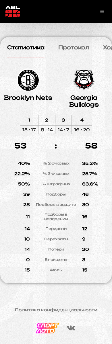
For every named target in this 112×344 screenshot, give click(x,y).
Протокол (73, 47)
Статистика (26, 47)
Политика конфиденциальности (56, 310)
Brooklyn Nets (28, 97)
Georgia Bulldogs (84, 101)
